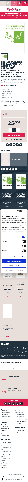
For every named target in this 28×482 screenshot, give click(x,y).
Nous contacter (4, 445)
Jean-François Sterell (7, 285)
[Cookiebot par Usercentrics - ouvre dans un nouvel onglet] (16, 211)
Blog (2, 444)
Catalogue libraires (5, 435)
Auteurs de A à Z (5, 432)
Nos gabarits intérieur (6, 462)
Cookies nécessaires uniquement (14, 270)
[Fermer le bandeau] (25, 211)
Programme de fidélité (20, 421)
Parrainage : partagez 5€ (21, 419)
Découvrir (17, 159)
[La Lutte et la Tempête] (7, 311)
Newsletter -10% (19, 412)
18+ (2, 433)
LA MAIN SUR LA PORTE (20, 288)
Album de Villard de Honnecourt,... (7, 196)
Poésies (7, 292)
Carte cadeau (18, 423)
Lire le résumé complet (9, 85)
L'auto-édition (4, 414)
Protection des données (14, 477)
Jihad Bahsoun (7, 325)
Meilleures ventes (5, 428)
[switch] (24, 241)
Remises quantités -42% (20, 414)
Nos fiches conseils (5, 416)
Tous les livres (4, 424)
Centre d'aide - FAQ (6, 442)
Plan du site (4, 467)
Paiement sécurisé (13, 376)
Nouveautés (4, 430)
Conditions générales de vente (9, 476)
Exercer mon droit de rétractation (14, 479)
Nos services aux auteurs (7, 418)
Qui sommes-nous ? (5, 412)
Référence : (3, 89)
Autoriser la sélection (14, 265)
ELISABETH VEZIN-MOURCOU (20, 285)
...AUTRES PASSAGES (7, 288)
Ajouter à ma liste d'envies (15, 139)
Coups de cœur (4, 426)
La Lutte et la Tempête (8, 328)
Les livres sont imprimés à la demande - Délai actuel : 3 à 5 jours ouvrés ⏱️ (14, 15)
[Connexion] (14, 4)
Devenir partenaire (19, 430)
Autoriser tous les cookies (14, 261)
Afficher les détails (18, 256)
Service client (12, 388)
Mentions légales (22, 476)
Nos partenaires (18, 432)
